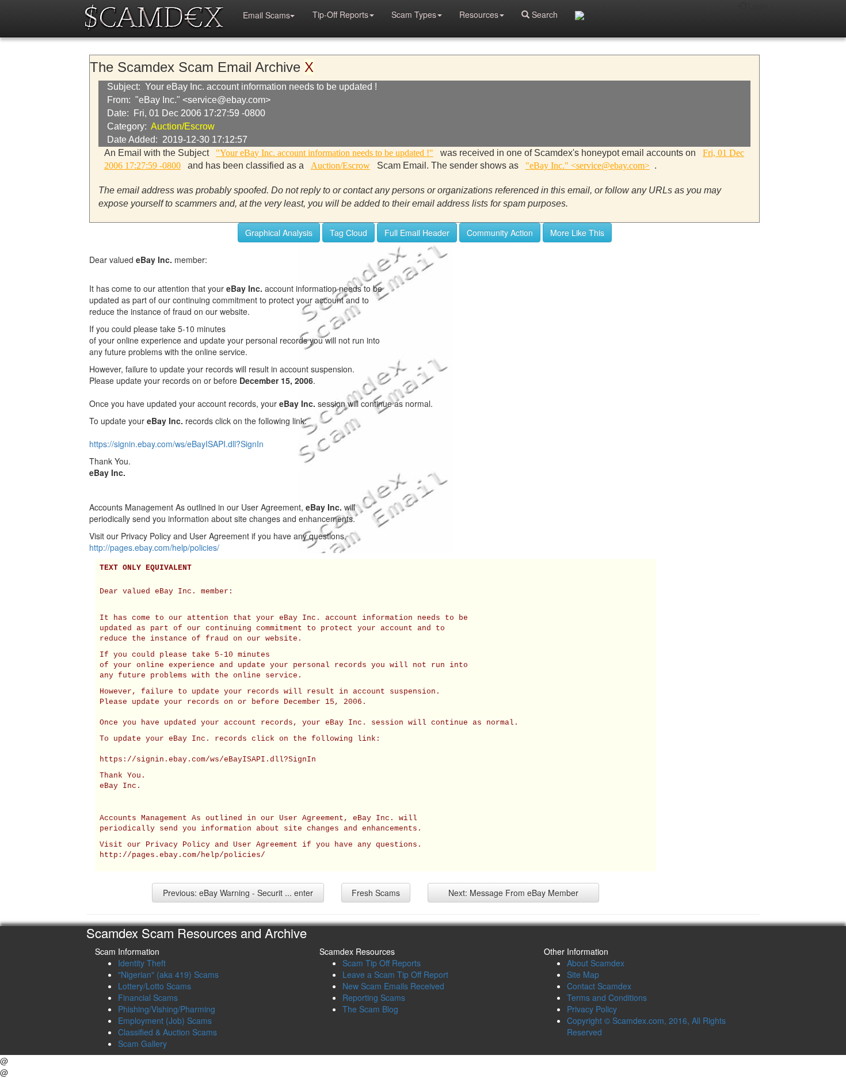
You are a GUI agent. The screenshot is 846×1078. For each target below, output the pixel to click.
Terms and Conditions (607, 997)
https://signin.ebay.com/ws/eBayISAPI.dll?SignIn (176, 444)
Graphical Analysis (279, 232)
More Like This (577, 232)
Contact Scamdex (599, 986)
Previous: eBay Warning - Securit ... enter (238, 892)
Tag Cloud (348, 232)
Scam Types (413, 14)
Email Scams (266, 15)
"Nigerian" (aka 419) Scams (168, 974)
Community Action (500, 232)
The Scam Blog (370, 1009)
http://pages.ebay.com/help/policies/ (154, 547)
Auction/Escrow (183, 126)
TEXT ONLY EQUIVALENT (146, 568)
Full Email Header (416, 232)
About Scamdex (595, 963)
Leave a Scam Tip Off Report (395, 974)
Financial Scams (148, 997)
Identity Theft (142, 963)
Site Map (583, 974)
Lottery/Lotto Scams (154, 986)
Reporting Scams (373, 997)
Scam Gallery (142, 1043)
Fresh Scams (376, 892)
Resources (478, 14)
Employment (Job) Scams (165, 1020)
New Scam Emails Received (393, 986)
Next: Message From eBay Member (513, 892)
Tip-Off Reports (340, 14)
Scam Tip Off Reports (381, 963)
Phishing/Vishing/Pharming (166, 1009)
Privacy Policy (592, 1009)
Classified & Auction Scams (167, 1032)
